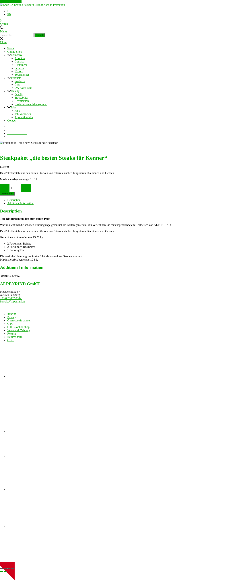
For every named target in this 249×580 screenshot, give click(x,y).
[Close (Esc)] (12, 568)
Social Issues (22, 74)
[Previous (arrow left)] (1, 571)
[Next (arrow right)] (5, 571)
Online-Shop (14, 51)
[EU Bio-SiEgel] (34, 526)
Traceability (21, 97)
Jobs (13, 107)
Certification (22, 100)
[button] (128, 55)
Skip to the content (11, 1)
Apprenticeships (24, 117)
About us (20, 58)
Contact (19, 61)
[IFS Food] (34, 376)
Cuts (17, 84)
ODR (10, 340)
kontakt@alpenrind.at (12, 301)
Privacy (11, 317)
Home (10, 48)
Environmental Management (31, 104)
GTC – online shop (18, 327)
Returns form (14, 336)
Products (16, 77)
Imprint (11, 313)
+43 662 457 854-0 (11, 298)
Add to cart (7, 193)
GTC (10, 323)
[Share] (8, 568)
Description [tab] (14, 200)
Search (39, 35)
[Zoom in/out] (1, 568)
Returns (11, 333)
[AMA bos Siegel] (34, 489)
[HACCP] (34, 431)
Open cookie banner (19, 320)
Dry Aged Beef (23, 87)
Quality (15, 91)
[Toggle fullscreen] (5, 568)
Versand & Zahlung (18, 330)
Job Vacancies (23, 114)
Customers (21, 64)
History (19, 71)
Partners (19, 68)
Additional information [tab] (20, 203)
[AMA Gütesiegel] (34, 456)
